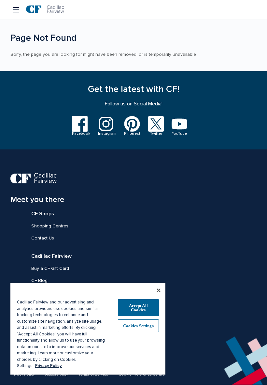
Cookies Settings (138, 325)
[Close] (159, 290)
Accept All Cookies (138, 307)
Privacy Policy (48, 365)
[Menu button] (16, 10)
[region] (87, 329)
